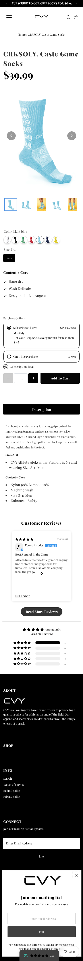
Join (41, 856)
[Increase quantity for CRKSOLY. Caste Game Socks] (33, 378)
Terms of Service (13, 784)
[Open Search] (69, 17)
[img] (24, 539)
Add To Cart (60, 378)
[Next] (71, 135)
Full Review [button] (22, 596)
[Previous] (11, 135)
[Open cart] (76, 17)
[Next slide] (41, 573)
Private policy (11, 796)
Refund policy (11, 790)
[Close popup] (76, 875)
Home (22, 34)
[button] (39, 955)
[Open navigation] (12, 17)
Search (7, 778)
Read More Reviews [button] (42, 611)
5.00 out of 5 (52, 629)
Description (41, 409)
